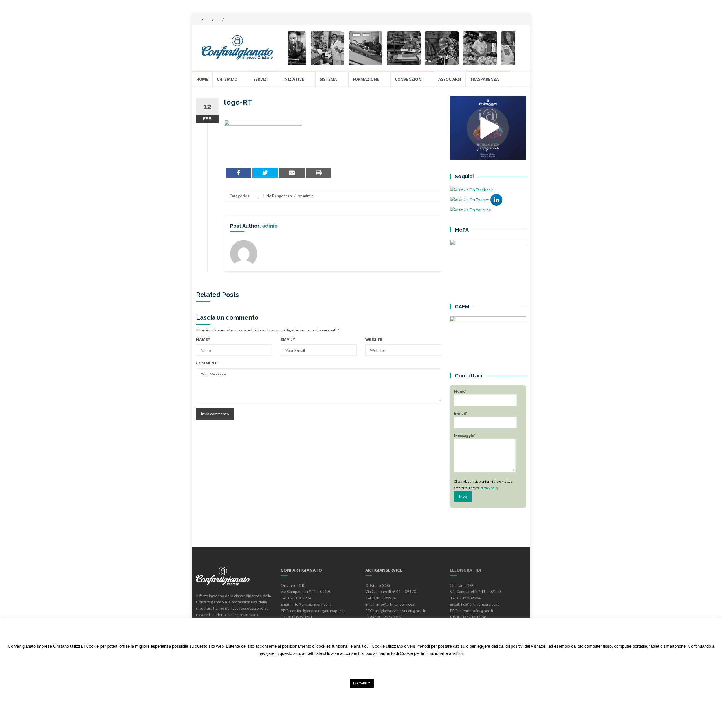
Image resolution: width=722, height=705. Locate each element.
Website (373, 339)
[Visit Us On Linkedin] (496, 199)
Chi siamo (227, 79)
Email (288, 339)
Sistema (328, 79)
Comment (206, 363)
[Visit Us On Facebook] (471, 189)
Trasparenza (484, 79)
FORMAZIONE (366, 79)
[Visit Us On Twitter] (469, 199)
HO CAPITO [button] (361, 683)
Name (203, 339)
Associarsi (449, 79)
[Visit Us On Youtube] (470, 209)
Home (202, 79)
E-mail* (460, 413)
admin (308, 196)
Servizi (260, 79)
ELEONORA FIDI (465, 570)
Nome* (460, 391)
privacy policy (489, 488)
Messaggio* (465, 435)
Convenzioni (408, 79)
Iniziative (293, 79)
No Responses (279, 196)
